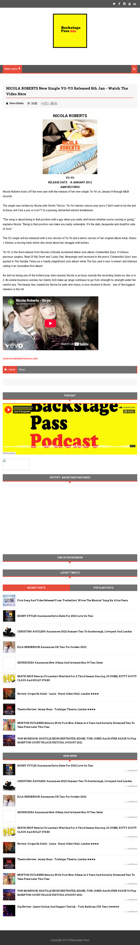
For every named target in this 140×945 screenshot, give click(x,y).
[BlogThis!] (46, 103)
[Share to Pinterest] (55, 103)
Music (22, 369)
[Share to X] (49, 103)
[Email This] (42, 103)
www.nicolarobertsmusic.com (20, 358)
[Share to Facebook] (52, 103)
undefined (132, 770)
